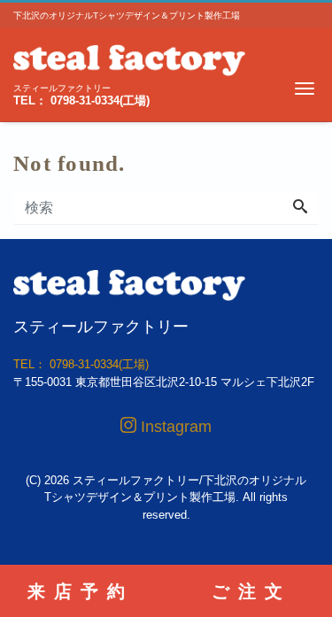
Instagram (174, 427)
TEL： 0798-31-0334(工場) (81, 100)
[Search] (300, 208)
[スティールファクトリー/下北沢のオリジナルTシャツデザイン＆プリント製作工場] (129, 58)
